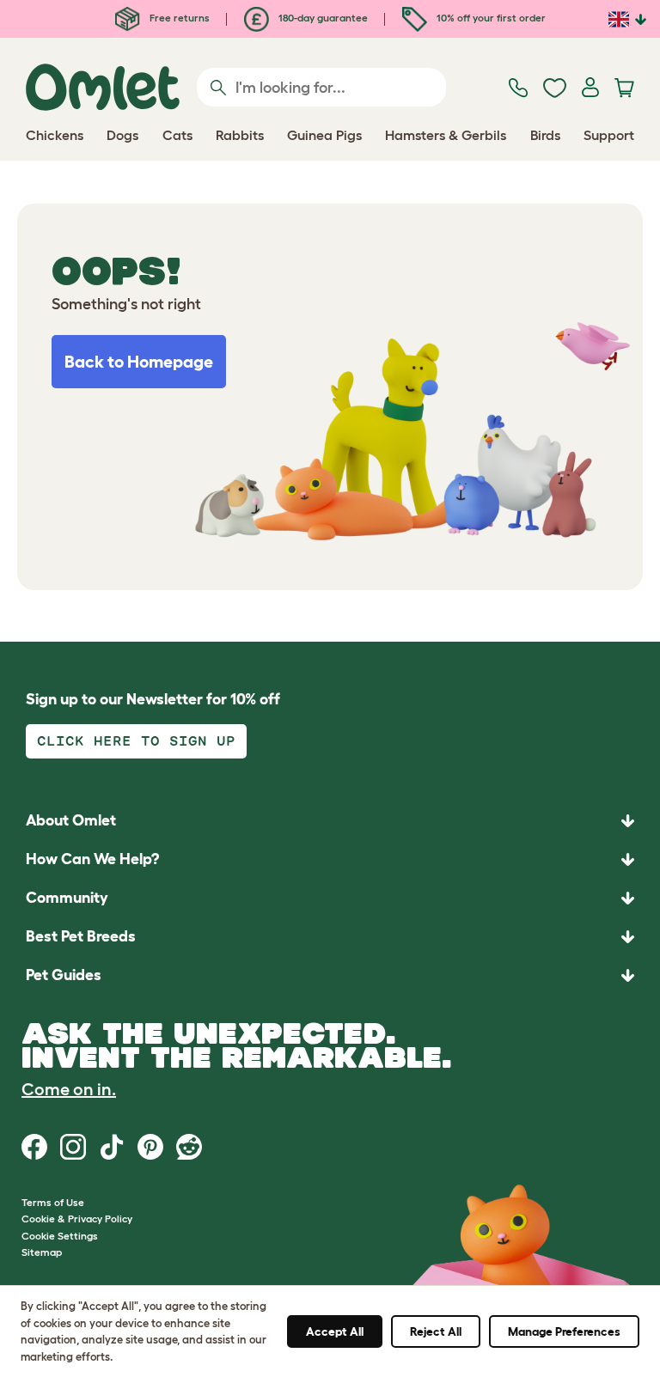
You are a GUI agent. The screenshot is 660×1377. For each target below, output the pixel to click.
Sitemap (41, 1252)
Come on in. (68, 1089)
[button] (330, 975)
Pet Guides (63, 975)
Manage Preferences (564, 1331)
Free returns (178, 17)
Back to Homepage (138, 361)
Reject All (435, 1331)
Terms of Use (52, 1202)
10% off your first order (490, 17)
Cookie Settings (59, 1235)
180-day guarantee (322, 17)
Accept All (335, 1331)
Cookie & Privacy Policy (76, 1218)
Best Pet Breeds (81, 936)
